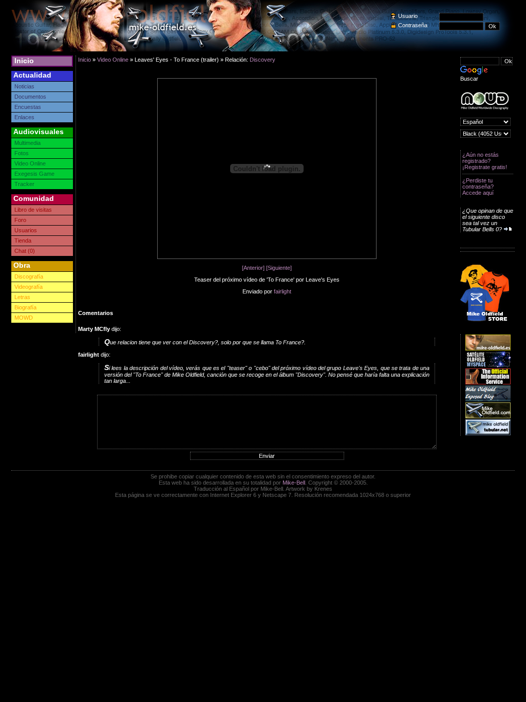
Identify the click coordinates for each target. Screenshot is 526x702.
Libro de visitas (33, 210)
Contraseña (412, 25)
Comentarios (95, 313)
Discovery (262, 60)
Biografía (25, 307)
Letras (22, 297)
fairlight (282, 291)
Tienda (22, 240)
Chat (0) (24, 251)
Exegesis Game (34, 174)
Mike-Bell (294, 482)
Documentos (30, 97)
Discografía (28, 276)
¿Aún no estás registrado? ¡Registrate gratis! (484, 161)
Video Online (30, 163)
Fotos (21, 153)
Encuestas (27, 107)
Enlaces (24, 117)
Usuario (408, 16)
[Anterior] (253, 268)
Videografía (28, 287)
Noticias (24, 86)
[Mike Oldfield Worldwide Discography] (484, 101)
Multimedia (27, 143)
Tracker (24, 184)
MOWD (23, 318)
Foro (20, 220)
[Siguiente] (279, 268)
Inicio (24, 61)
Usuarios (25, 230)
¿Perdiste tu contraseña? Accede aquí (478, 186)
